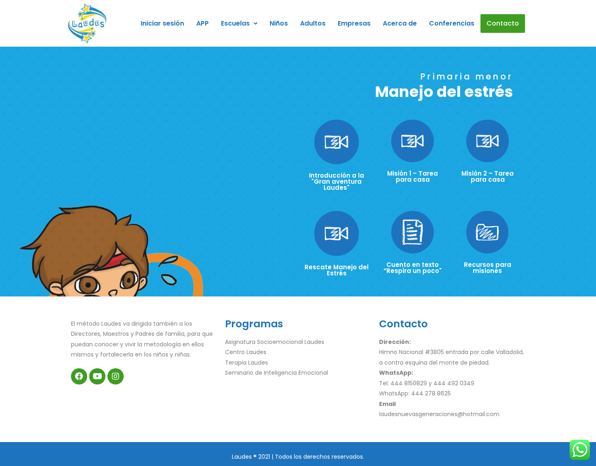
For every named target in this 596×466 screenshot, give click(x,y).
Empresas (354, 23)
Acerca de (400, 23)
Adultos (313, 23)
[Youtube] (97, 376)
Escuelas (235, 23)
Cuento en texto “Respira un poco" (413, 267)
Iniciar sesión (162, 23)
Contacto (503, 23)
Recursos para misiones (487, 267)
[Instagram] (115, 376)
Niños (279, 23)
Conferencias (451, 23)
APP (202, 23)
